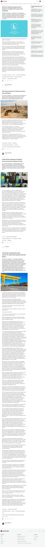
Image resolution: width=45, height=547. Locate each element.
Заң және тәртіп (29, 3)
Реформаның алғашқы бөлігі (11, 236)
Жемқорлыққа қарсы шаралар (22, 541)
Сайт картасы (36, 536)
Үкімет (3, 236)
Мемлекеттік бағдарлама (20, 511)
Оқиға (2, 536)
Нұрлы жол (4, 509)
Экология (16, 144)
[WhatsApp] (5, 81)
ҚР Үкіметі (4, 240)
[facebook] (35, 531)
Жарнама (35, 539)
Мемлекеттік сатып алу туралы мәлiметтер (24, 543)
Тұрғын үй (4, 78)
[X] (12, 81)
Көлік (3, 516)
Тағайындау (35, 3)
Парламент (9, 240)
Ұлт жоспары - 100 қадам (16, 238)
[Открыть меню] (43, 1)
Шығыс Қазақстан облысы (12, 78)
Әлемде (2, 543)
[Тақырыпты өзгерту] (40, 1)
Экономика (2, 541)
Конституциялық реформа (14, 3)
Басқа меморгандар (18, 76)
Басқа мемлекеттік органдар (7, 76)
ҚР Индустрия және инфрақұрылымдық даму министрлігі (13, 514)
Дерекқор (25, 3)
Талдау (13, 511)
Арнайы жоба (21, 3)
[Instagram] (2, 81)
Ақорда (38, 3)
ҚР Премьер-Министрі (6, 238)
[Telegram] (7, 81)
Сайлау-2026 (5, 3)
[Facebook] (10, 81)
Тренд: (2, 3)
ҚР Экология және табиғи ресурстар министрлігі (11, 146)
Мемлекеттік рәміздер (21, 539)
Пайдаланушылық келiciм (21, 536)
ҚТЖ (6, 516)
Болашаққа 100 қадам (6, 511)
